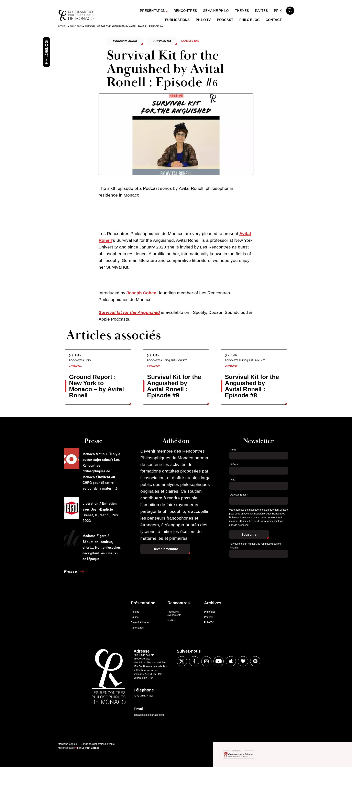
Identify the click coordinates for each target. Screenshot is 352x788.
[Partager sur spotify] (255, 661)
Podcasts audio (125, 41)
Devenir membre (165, 549)
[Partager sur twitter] (48, 455)
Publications (177, 20)
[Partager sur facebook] (48, 443)
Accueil (62, 26)
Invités (261, 10)
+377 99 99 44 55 (143, 696)
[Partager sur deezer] (243, 661)
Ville (232, 479)
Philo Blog (249, 20)
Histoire (135, 611)
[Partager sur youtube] (218, 661)
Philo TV (203, 20)
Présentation (152, 10)
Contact (274, 20)
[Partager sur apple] (231, 661)
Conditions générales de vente (98, 744)
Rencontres (185, 10)
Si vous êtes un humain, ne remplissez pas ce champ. (255, 545)
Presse (71, 571)
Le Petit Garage (90, 747)
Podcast (225, 20)
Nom (233, 449)
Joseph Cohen (141, 292)
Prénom (234, 464)
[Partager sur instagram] (206, 661)
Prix (278, 10)
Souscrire (248, 534)
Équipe (135, 617)
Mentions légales (67, 744)
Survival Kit (162, 41)
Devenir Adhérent (140, 622)
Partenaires (137, 627)
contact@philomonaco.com (149, 714)
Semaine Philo (216, 10)
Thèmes (242, 10)
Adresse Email (239, 494)
